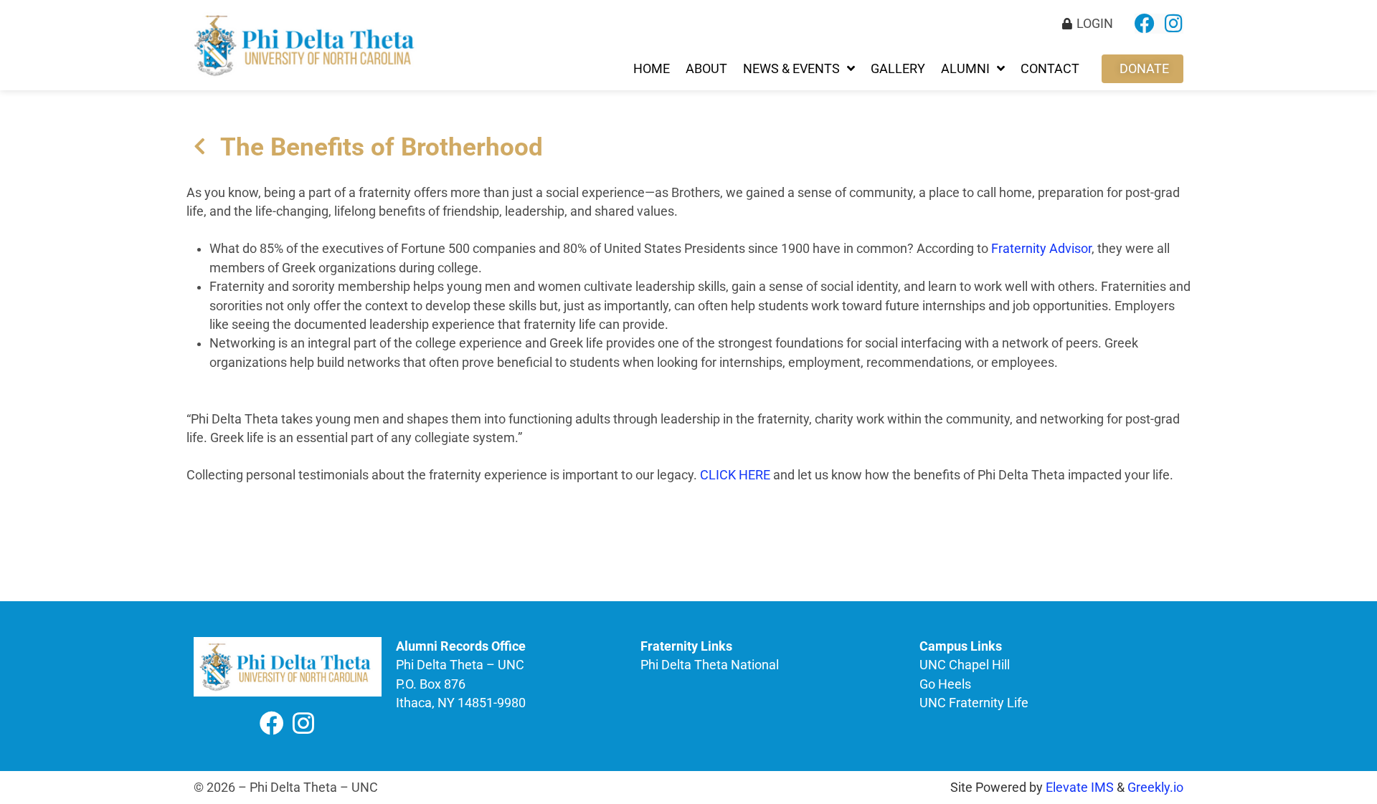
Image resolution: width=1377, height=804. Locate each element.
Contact (1050, 69)
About (706, 69)
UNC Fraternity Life (973, 703)
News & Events (791, 69)
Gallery (898, 69)
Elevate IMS (1080, 787)
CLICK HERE (735, 475)
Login (1094, 23)
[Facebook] (1145, 24)
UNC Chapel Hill (964, 665)
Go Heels (945, 684)
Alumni (965, 69)
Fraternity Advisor (1041, 248)
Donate (1144, 69)
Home (651, 69)
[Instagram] (1173, 24)
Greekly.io (1155, 787)
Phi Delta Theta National (709, 665)
